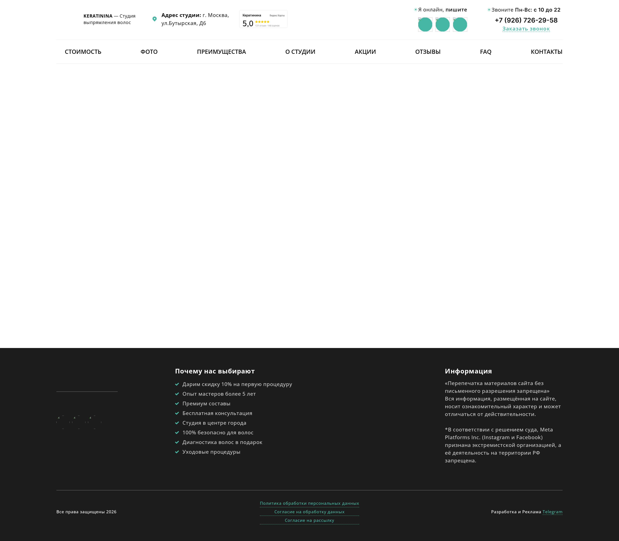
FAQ (485, 52)
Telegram (553, 512)
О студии (300, 52)
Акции (365, 52)
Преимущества (221, 52)
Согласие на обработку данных (309, 512)
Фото (149, 52)
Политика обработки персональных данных (309, 503)
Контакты (547, 52)
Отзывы (428, 52)
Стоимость (83, 52)
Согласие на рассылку (309, 520)
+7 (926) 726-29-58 (526, 20)
